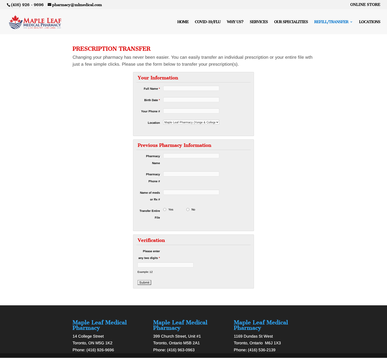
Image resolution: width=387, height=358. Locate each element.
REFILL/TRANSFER (331, 22)
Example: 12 (145, 271)
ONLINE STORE (365, 5)
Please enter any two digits (149, 255)
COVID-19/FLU (208, 22)
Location (154, 122)
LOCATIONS (369, 22)
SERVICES (259, 22)
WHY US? (235, 22)
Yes (170, 209)
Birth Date (152, 100)
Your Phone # (150, 111)
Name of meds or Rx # (150, 196)
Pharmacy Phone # (153, 178)
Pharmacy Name (153, 159)
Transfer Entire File (150, 214)
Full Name (152, 88)
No (193, 209)
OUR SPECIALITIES (291, 22)
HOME (183, 22)
